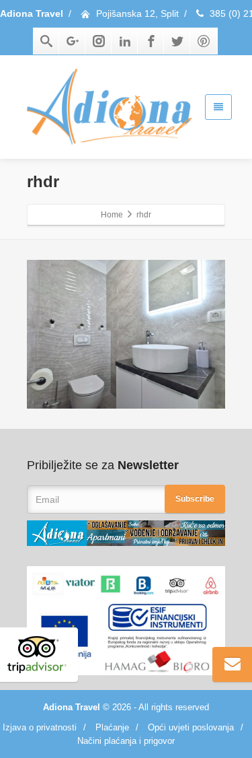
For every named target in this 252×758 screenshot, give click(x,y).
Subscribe (194, 499)
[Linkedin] (125, 41)
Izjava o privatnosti (40, 727)
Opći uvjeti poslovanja (191, 727)
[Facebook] (151, 41)
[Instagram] (98, 41)
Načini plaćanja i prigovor (126, 741)
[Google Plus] (72, 41)
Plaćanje (112, 727)
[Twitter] (177, 41)
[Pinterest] (203, 41)
